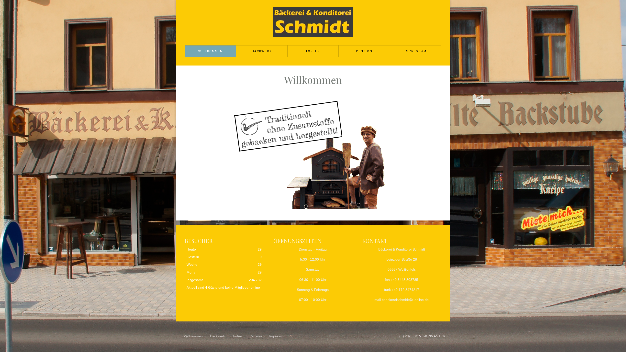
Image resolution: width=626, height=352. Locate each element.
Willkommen (210, 51)
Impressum (415, 51)
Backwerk (262, 51)
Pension (364, 51)
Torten (313, 51)
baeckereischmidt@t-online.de (405, 300)
